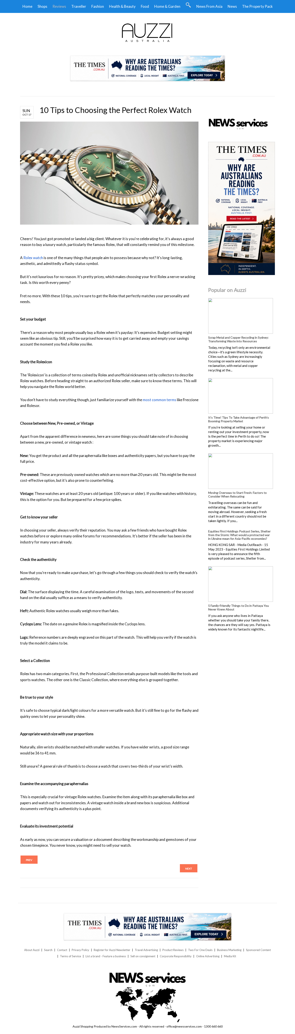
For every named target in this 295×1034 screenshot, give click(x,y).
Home (27, 6)
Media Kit (230, 956)
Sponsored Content (258, 950)
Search (48, 950)
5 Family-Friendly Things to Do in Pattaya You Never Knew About (238, 607)
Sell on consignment (142, 956)
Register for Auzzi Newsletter (112, 950)
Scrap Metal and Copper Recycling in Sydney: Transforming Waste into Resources (238, 339)
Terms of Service (70, 956)
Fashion (97, 6)
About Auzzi (32, 950)
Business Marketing (229, 950)
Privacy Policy (80, 950)
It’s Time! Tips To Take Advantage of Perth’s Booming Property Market (238, 419)
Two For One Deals (200, 950)
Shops (42, 6)
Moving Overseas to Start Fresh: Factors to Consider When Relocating (237, 494)
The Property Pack (257, 6)
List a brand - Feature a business (106, 956)
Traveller (78, 6)
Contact (62, 950)
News (232, 6)
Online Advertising (207, 956)
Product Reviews (173, 950)
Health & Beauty (122, 6)
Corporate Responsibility (176, 956)
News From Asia (209, 6)
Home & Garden (167, 6)
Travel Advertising (146, 950)
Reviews (59, 6)
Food (145, 6)
